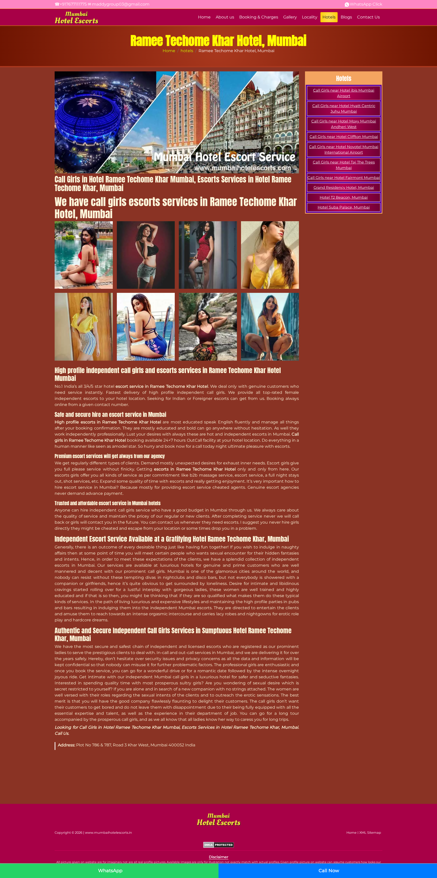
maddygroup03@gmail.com (118, 4)
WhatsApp (110, 870)
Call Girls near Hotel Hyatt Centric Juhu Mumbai (343, 109)
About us (225, 17)
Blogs (346, 17)
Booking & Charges (258, 17)
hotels (187, 50)
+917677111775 (71, 4)
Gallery (290, 17)
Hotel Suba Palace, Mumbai (344, 207)
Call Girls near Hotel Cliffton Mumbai (344, 136)
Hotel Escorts (76, 18)
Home (204, 17)
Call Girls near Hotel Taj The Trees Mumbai (344, 165)
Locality (309, 17)
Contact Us (368, 17)
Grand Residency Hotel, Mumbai (344, 187)
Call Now (329, 870)
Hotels (329, 17)
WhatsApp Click (366, 4)
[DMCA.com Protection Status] (218, 844)
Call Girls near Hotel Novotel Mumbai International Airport (343, 150)
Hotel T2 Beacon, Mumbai (344, 197)
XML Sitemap (370, 832)
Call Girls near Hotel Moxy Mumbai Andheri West (343, 124)
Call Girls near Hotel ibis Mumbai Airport (343, 93)
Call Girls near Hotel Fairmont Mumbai (344, 177)
